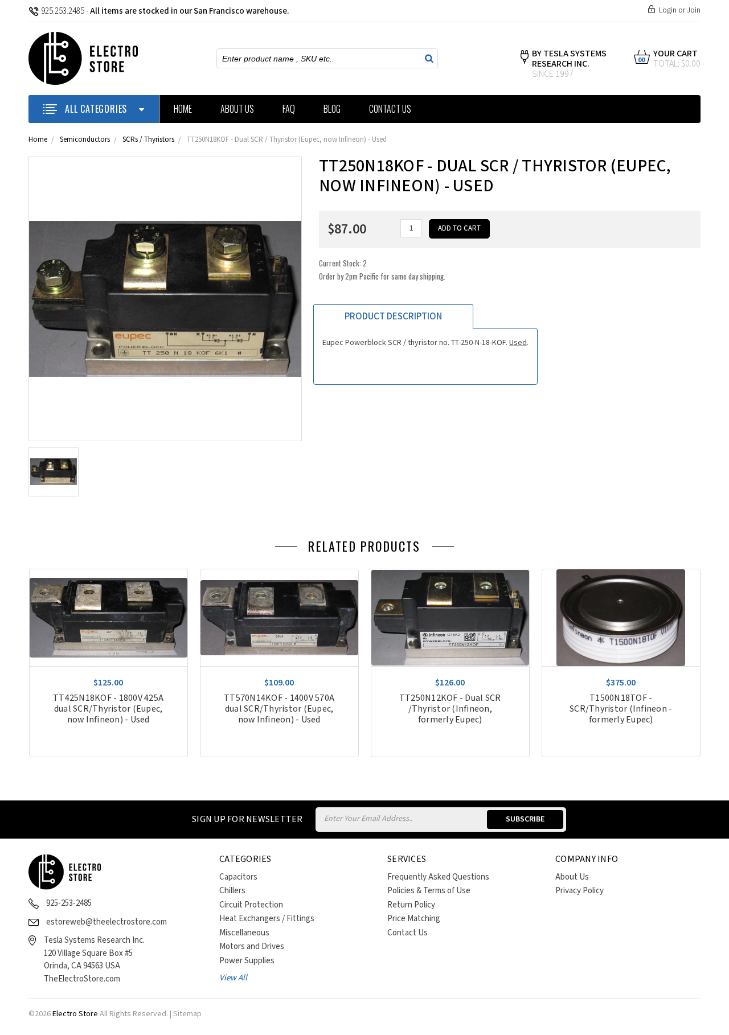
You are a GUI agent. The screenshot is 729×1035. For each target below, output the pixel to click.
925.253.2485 (62, 11)
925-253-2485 (69, 903)
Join (694, 10)
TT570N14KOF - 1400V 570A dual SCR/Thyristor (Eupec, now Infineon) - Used (279, 709)
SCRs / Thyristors (148, 140)
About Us (237, 109)
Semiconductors (85, 140)
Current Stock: (382, 269)
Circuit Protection (251, 905)
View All (233, 977)
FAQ (288, 109)
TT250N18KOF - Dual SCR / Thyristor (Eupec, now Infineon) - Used (287, 140)
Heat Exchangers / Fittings (266, 918)
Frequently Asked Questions (438, 877)
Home (183, 109)
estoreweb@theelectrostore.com (106, 922)
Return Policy (411, 905)
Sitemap (187, 1014)
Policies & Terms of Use (428, 890)
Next (697, 549)
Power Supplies (247, 960)
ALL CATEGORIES (96, 109)
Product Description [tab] (393, 316)
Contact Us (390, 109)
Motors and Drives (251, 946)
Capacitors (238, 877)
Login (668, 10)
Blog (332, 109)
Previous (680, 549)
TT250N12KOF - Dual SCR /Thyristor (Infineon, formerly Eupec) (450, 709)
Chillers (232, 890)
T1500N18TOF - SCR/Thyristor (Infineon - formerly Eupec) (621, 709)
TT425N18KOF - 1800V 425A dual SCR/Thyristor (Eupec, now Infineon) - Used (108, 709)
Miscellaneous (244, 932)
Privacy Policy (579, 890)
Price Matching (413, 918)
